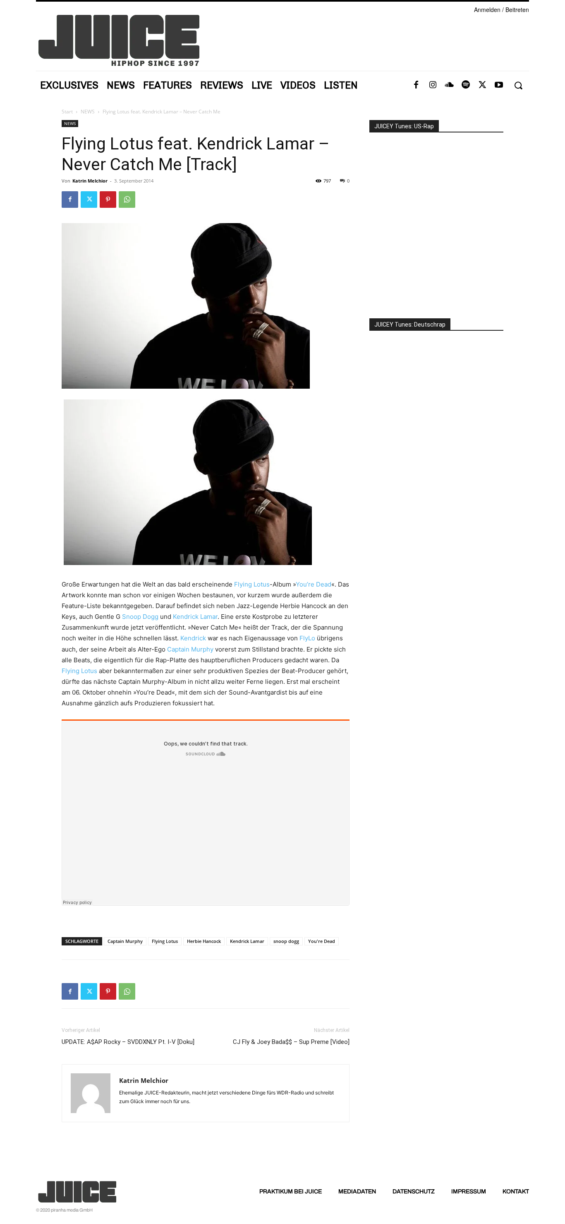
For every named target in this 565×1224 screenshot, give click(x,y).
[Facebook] (416, 85)
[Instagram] (432, 85)
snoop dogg (286, 941)
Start (67, 111)
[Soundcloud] (449, 85)
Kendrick (193, 638)
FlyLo (307, 638)
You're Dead (321, 941)
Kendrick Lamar (195, 616)
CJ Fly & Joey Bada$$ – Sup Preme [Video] (291, 1042)
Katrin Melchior (90, 181)
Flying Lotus (252, 584)
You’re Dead (313, 584)
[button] (518, 85)
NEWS (88, 111)
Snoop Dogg (140, 616)
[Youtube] (499, 85)
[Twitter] (482, 85)
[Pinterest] (108, 199)
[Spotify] (465, 85)
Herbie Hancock (204, 941)
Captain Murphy (190, 649)
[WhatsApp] (127, 199)
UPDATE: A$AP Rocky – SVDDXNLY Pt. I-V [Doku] (128, 1042)
